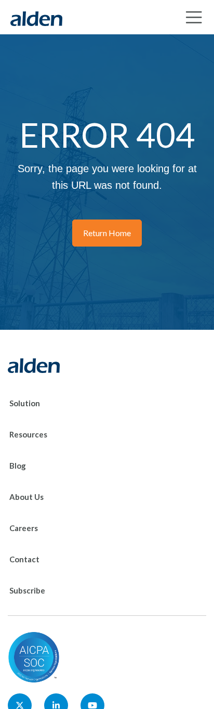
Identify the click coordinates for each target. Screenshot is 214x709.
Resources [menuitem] (28, 434)
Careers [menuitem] (23, 528)
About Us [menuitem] (26, 496)
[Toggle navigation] (194, 17)
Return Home (107, 233)
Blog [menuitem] (17, 465)
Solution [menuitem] (24, 403)
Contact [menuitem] (24, 559)
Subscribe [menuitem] (27, 590)
